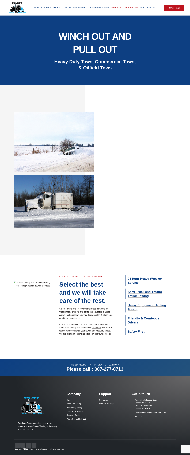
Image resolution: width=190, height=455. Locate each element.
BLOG (142, 8)
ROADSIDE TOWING (50, 8)
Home (36, 8)
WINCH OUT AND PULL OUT (125, 8)
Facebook (96, 328)
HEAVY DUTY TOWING (75, 8)
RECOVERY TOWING (100, 8)
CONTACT (152, 8)
